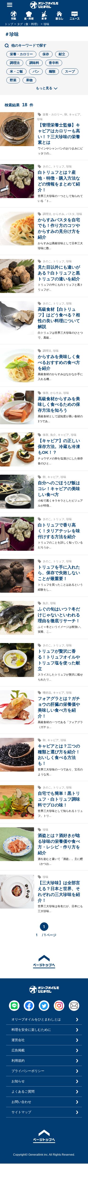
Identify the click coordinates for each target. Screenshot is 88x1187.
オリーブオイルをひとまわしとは (36, 1019)
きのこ (47, 166)
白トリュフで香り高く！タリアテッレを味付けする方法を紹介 (59, 531)
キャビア (74, 114)
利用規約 (18, 1060)
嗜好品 (47, 692)
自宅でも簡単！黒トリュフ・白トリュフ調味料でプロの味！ (59, 799)
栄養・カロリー (21, 54)
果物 (29, 80)
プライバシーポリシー (27, 1071)
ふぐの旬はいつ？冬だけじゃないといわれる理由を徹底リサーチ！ (59, 615)
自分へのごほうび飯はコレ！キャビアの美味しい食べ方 (59, 489)
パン (36, 71)
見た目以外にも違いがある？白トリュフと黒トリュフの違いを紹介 (59, 273)
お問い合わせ (21, 1102)
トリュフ (58, 166)
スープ (70, 71)
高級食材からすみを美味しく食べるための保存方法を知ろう (59, 404)
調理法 (15, 63)
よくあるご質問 (22, 1091)
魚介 (53, 434)
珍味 (40, 119)
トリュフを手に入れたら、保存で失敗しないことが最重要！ (59, 573)
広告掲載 (18, 1050)
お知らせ (18, 1081)
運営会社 (18, 1040)
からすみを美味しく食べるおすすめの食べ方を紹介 (59, 362)
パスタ (70, 214)
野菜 (13, 80)
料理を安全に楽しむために (31, 1030)
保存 (45, 54)
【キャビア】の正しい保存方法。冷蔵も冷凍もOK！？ (59, 446)
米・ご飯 (16, 71)
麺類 (52, 71)
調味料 (34, 63)
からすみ (58, 214)
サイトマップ (21, 1112)
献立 (62, 54)
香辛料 (54, 63)
